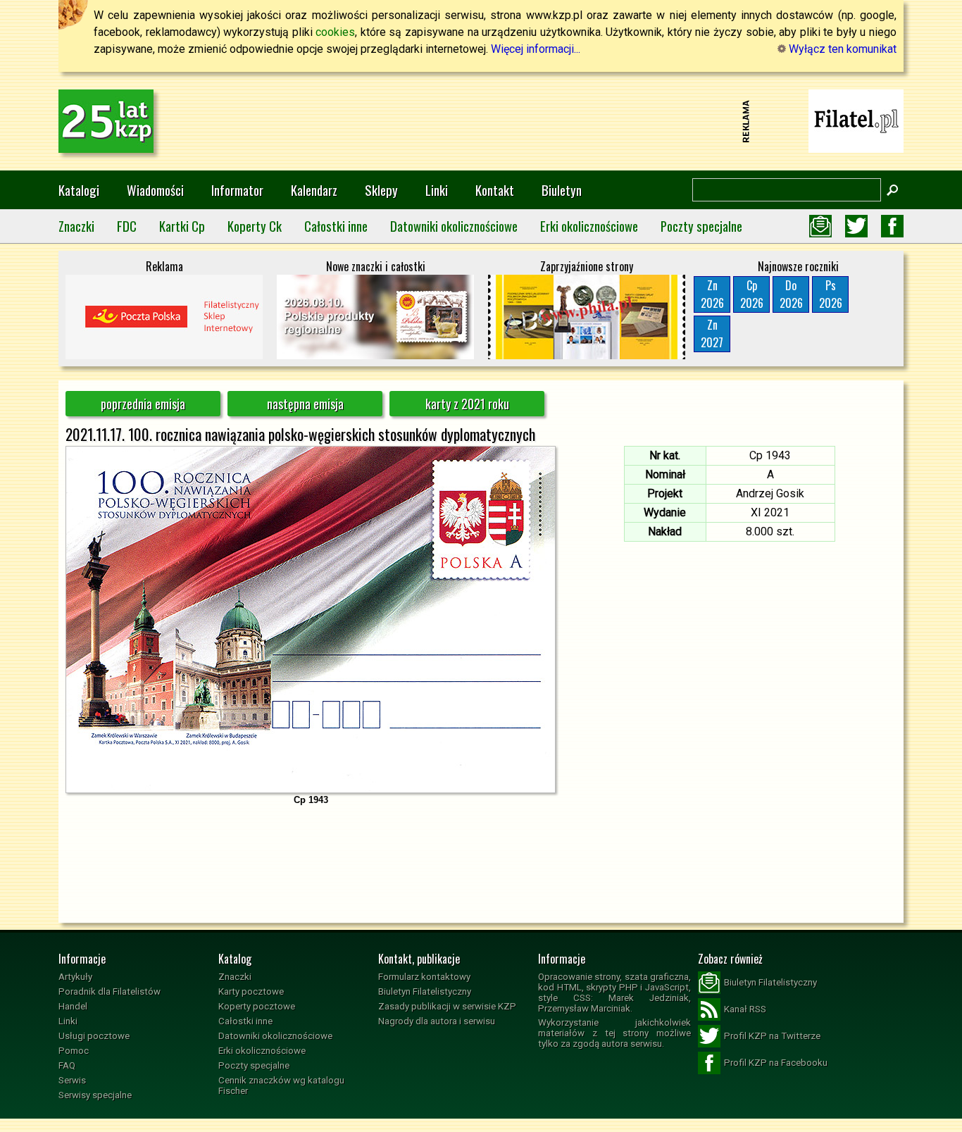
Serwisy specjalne (95, 1095)
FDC (127, 225)
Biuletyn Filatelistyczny (424, 991)
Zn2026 (712, 294)
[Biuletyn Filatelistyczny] (820, 226)
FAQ (66, 1065)
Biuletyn (562, 189)
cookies (335, 32)
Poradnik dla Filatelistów (109, 991)
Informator (237, 189)
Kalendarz (314, 189)
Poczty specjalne (701, 225)
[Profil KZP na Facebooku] (892, 226)
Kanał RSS (745, 1009)
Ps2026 (830, 294)
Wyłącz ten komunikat (841, 49)
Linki (436, 189)
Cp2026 (751, 294)
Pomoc (73, 1050)
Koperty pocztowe (256, 1006)
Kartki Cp (182, 225)
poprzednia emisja (143, 403)
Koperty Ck (254, 225)
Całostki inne (336, 225)
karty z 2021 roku (467, 403)
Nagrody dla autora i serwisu (436, 1021)
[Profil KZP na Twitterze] (856, 226)
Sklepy (381, 189)
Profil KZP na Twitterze (772, 1036)
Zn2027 (712, 333)
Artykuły (75, 976)
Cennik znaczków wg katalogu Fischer (281, 1085)
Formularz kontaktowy (424, 976)
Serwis (72, 1080)
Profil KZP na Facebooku (775, 1062)
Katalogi (78, 189)
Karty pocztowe (251, 991)
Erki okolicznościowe (589, 225)
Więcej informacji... (535, 49)
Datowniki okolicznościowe (454, 225)
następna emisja (305, 403)
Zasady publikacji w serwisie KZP (447, 1006)
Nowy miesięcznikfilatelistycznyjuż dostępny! (856, 120)
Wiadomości (155, 189)
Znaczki (76, 225)
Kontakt (494, 189)
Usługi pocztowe (94, 1036)
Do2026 (791, 294)
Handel (72, 1006)
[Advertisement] (481, 121)
